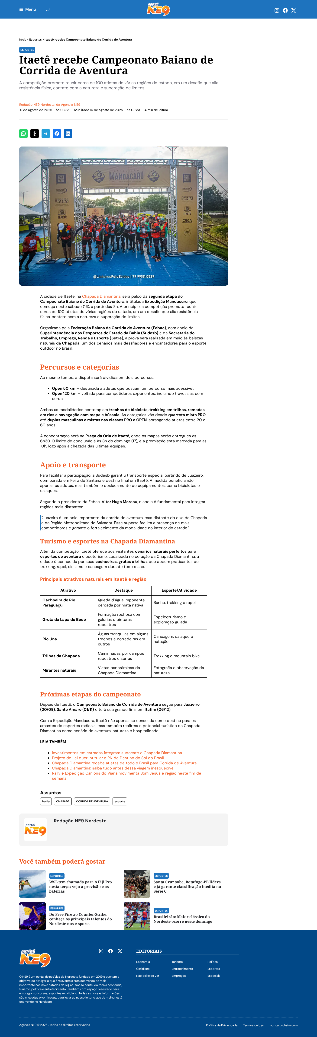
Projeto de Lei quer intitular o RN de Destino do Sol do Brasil (108, 757)
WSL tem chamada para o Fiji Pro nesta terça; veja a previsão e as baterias (80, 886)
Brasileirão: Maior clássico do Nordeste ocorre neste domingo (183, 919)
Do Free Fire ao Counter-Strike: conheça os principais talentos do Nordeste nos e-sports (80, 919)
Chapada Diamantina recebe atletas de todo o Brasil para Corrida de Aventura (124, 763)
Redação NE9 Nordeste (37, 104)
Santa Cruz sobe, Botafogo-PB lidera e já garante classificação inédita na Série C (187, 886)
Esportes (35, 39)
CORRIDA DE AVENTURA (92, 801)
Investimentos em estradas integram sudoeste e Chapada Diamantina (117, 752)
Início (22, 39)
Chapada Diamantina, (101, 296)
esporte (120, 801)
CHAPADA (63, 801)
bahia (46, 801)
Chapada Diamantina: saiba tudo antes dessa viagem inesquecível (113, 768)
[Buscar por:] (47, 9)
